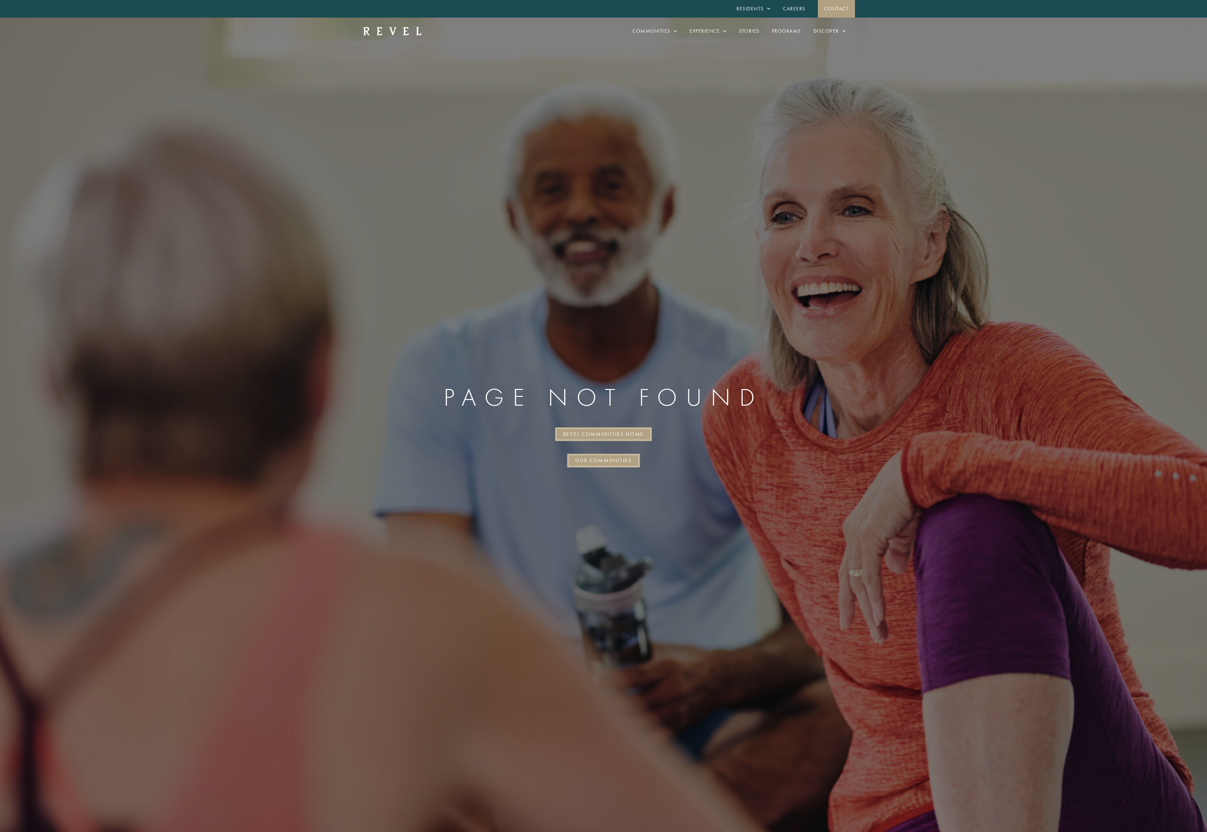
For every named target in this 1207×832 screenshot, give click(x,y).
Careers (794, 9)
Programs (786, 31)
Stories (749, 31)
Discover (826, 31)
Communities (651, 31)
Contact (836, 9)
